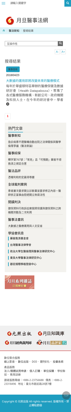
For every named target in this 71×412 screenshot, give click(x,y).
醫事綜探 (14, 153)
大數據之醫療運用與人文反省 (25, 226)
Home (3, 30)
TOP (66, 395)
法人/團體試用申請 (15, 371)
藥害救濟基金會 (19, 238)
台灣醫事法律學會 (20, 244)
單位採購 (48, 371)
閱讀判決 (14, 202)
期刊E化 (45, 361)
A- (57, 51)
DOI (34, 361)
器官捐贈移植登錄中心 (23, 264)
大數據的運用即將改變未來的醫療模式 (32, 81)
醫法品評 (14, 171)
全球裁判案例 (17, 184)
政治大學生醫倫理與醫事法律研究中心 (32, 251)
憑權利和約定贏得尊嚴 (21, 177)
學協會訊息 (16, 233)
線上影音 (9, 361)
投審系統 (58, 361)
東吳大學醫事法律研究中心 (26, 257)
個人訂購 (35, 371)
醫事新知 (14, 135)
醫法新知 (14, 30)
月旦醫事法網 (31, 20)
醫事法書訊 (16, 219)
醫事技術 (13, 69)
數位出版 (23, 361)
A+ (63, 51)
